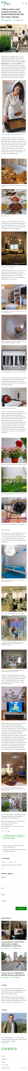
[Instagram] (6, 1049)
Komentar (4, 877)
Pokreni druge (20, 20)
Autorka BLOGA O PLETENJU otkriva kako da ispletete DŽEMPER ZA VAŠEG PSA (12, 944)
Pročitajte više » (5, 1043)
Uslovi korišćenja (4, 1064)
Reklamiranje (3, 1059)
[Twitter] (9, 1049)
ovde (18, 818)
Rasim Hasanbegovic (11, 837)
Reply (2, 868)
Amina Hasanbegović (8, 835)
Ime (2, 888)
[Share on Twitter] (5, 831)
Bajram (15, 835)
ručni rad (18, 837)
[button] (23, 3)
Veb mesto (3, 900)
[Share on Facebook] (2, 831)
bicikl (18, 835)
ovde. (22, 1002)
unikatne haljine (10, 838)
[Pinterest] (15, 1049)
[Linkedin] (12, 1049)
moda (21, 835)
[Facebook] (2, 1049)
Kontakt (2, 1056)
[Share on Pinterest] (7, 831)
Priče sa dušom (6, 1068)
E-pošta (3, 894)
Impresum (3, 1062)
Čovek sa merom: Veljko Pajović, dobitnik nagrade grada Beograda (13, 974)
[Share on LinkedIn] (9, 831)
